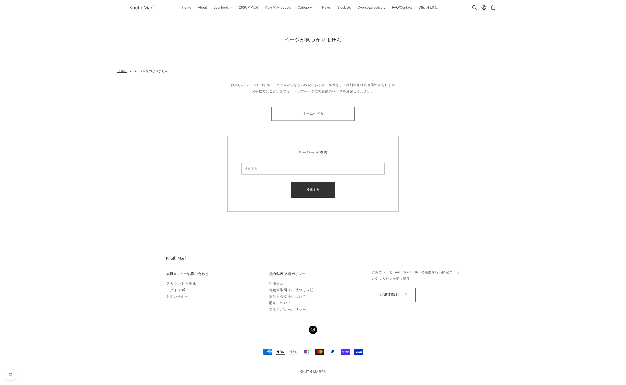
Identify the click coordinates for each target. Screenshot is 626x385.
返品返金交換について (287, 296)
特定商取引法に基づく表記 (291, 290)
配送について (280, 303)
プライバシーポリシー (287, 309)
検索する (313, 189)
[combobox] (313, 169)
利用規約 (276, 284)
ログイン (173, 290)
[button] (222, 7)
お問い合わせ (177, 296)
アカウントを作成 (181, 284)
